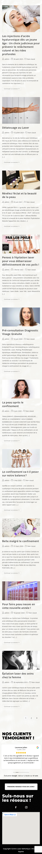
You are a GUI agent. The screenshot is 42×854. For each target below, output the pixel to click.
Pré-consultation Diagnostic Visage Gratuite (20, 332)
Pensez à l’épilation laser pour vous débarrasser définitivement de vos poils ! (20, 261)
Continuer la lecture (12, 88)
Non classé (31, 59)
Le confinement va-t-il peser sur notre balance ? (20, 473)
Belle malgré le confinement (20, 541)
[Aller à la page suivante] (37, 718)
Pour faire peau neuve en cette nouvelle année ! (18, 606)
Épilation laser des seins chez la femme (18, 675)
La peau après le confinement (13, 404)
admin (7, 59)
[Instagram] (26, 807)
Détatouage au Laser (15, 127)
